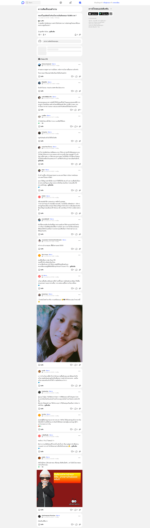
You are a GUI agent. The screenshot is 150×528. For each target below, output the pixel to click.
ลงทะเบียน (116, 3)
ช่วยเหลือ (95, 20)
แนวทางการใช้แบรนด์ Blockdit (96, 25)
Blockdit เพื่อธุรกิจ (93, 27)
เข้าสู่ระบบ (106, 3)
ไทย (99, 27)
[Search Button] (27, 2)
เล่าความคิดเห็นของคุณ (51, 41)
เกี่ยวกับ (90, 20)
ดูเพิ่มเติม (41, 161)
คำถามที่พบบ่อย (101, 20)
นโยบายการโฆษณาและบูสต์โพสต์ (96, 22)
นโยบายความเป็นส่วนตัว (94, 24)
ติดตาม (54, 64)
